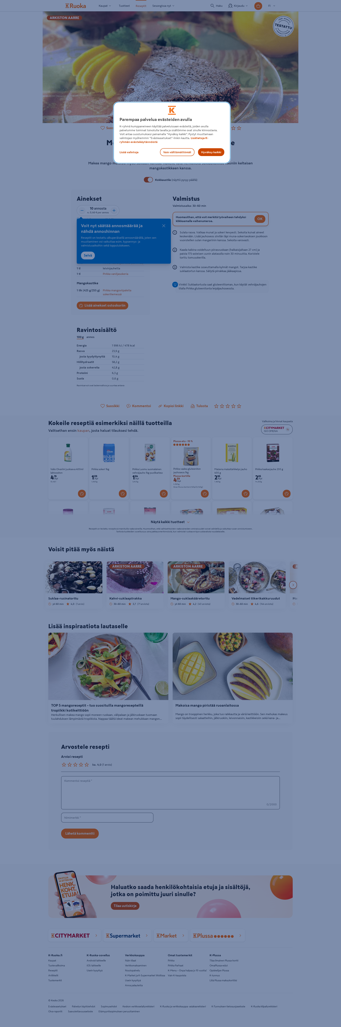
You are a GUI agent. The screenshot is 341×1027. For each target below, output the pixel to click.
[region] (172, 133)
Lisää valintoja (129, 152)
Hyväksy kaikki (211, 152)
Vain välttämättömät (177, 152)
